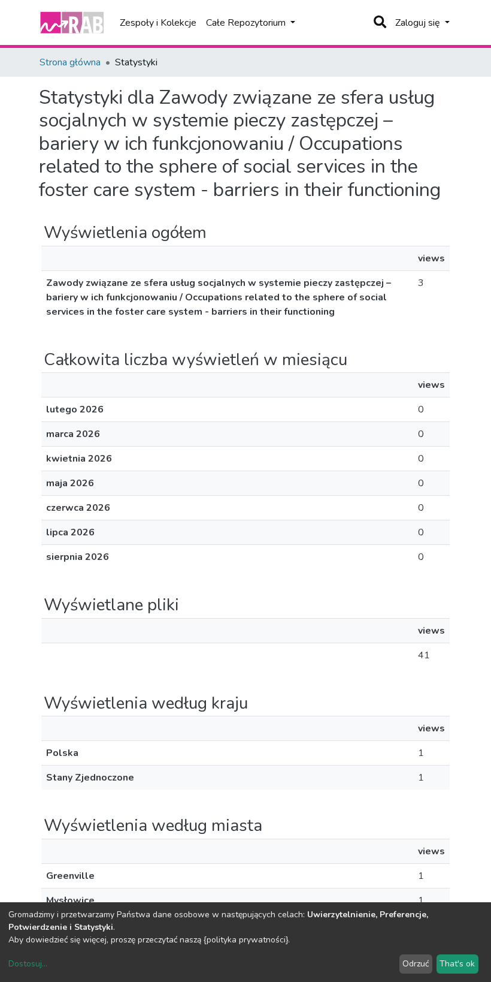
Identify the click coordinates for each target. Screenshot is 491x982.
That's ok (457, 963)
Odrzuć (415, 963)
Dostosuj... (27, 963)
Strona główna (70, 62)
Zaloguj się (418, 22)
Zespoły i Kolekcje (158, 22)
